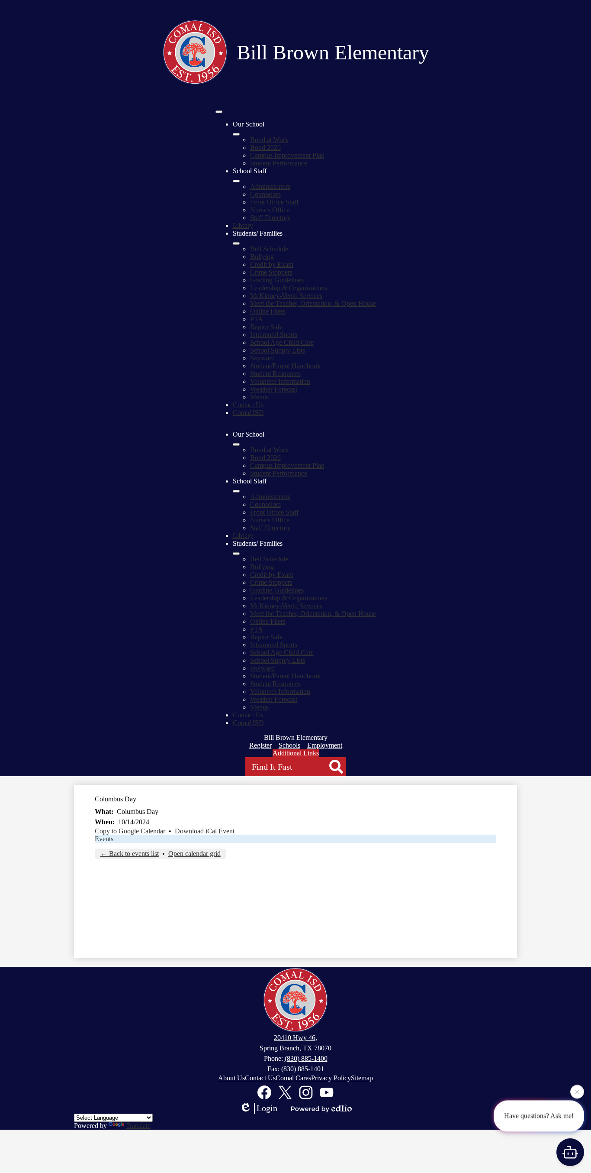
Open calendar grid (194, 853)
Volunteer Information (280, 381)
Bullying (262, 256)
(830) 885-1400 (306, 1058)
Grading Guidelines (277, 280)
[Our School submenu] (236, 134)
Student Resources (275, 373)
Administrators (270, 186)
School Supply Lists (277, 350)
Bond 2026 (265, 147)
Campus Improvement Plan (287, 155)
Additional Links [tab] (296, 753)
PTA (256, 319)
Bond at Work (269, 139)
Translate (138, 1125)
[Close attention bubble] (577, 1091)
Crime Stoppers (271, 272)
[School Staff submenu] (236, 181)
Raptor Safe (266, 327)
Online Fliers (268, 311)
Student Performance (278, 163)
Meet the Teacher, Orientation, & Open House (313, 303)
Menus (259, 397)
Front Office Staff (274, 202)
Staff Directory (270, 217)
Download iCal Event (204, 831)
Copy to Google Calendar (130, 831)
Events (104, 838)
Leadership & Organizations (288, 288)
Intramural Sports (273, 334)
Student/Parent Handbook (285, 365)
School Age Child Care (282, 342)
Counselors (265, 194)
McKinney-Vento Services (286, 295)
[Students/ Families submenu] (236, 243)
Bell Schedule (269, 249)
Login (267, 1108)
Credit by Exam (271, 264)
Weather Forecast (273, 389)
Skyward (262, 358)
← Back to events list (129, 853)
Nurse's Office (269, 210)
